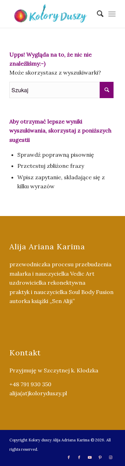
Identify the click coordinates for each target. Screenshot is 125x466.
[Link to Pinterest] (100, 457)
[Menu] (112, 14)
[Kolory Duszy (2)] (51, 14)
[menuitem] (96, 14)
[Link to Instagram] (110, 457)
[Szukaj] (96, 14)
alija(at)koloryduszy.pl (38, 393)
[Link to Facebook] (69, 457)
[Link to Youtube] (89, 457)
